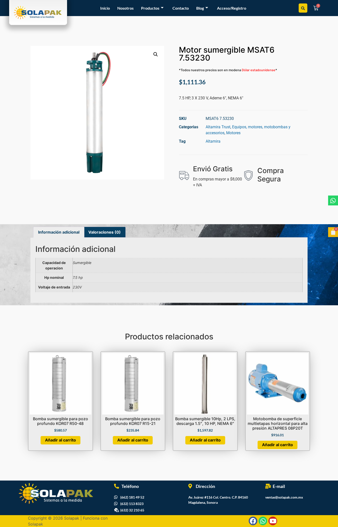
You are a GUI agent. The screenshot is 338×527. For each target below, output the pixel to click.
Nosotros (125, 8)
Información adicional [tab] (58, 232)
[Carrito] (333, 232)
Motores (233, 133)
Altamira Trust (218, 127)
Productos (150, 8)
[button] (155, 54)
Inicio (105, 8)
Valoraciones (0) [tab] (104, 232)
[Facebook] (253, 521)
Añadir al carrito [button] (60, 440)
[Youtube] (272, 521)
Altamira (213, 141)
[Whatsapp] (333, 200)
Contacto (180, 8)
